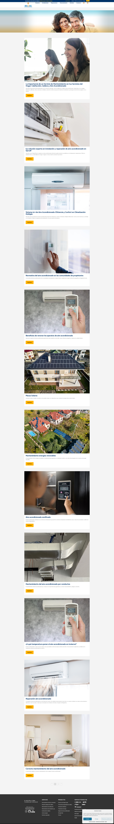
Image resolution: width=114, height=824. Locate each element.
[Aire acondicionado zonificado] (57, 493)
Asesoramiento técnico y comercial (48, 802)
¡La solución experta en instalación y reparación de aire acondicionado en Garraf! (56, 149)
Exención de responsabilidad (80, 815)
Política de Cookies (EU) (79, 811)
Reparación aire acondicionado (38, 698)
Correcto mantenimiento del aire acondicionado (45, 768)
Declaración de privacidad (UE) (80, 809)
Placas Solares (31, 395)
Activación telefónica (62, 806)
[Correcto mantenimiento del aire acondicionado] (57, 740)
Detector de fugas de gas (63, 802)
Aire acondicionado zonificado (38, 517)
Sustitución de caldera (46, 811)
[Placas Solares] (57, 371)
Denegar (96, 818)
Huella (106, 821)
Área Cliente (68, 1)
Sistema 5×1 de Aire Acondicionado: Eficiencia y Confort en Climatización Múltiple (56, 213)
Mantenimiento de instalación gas (48, 809)
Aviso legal (77, 813)
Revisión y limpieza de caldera (47, 804)
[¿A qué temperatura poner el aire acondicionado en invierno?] (57, 620)
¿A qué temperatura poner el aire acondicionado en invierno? (51, 644)
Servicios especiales (46, 815)
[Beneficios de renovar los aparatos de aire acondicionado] (57, 311)
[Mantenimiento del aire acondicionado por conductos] (57, 557)
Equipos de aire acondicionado (64, 811)
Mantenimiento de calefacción (47, 806)
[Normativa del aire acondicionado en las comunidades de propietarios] (57, 251)
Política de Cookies (92, 821)
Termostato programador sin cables (65, 804)
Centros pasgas (45, 813)
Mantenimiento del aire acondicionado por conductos (48, 584)
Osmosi (59, 815)
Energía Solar (60, 813)
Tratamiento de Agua (62, 809)
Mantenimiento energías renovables (41, 455)
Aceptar (87, 818)
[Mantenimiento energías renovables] (57, 431)
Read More (29, 95)
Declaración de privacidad (100, 821)
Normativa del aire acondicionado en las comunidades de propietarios (54, 275)
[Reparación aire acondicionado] (57, 678)
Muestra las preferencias (107, 818)
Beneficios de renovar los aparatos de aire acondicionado (49, 335)
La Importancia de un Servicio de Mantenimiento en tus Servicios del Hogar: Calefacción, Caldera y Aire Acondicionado (54, 84)
